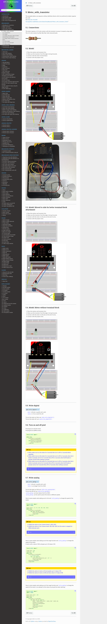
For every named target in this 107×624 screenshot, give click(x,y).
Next (73, 5)
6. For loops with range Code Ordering (10, 114)
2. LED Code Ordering (7, 53)
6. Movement (5, 182)
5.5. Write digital (6, 41)
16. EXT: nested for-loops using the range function (9, 86)
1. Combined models (6, 150)
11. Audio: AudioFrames (7, 204)
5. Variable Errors (5, 143)
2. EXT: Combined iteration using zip (10, 152)
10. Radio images (5, 261)
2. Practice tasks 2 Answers (8, 132)
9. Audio (3, 201)
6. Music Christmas (6, 197)
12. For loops (4, 78)
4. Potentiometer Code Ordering (9, 56)
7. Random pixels (5, 228)
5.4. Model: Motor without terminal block (10, 39)
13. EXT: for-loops (6, 80)
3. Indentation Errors (6, 140)
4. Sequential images (6, 224)
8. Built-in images (5, 72)
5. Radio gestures (5, 254)
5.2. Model (5, 34)
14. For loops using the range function (10, 81)
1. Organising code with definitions (9, 157)
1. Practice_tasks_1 (6, 125)
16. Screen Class (5, 242)
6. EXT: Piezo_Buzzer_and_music (9, 165)
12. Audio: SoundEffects (8, 206)
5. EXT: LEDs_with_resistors (8, 164)
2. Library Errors (5, 138)
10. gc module (5, 299)
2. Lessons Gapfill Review (7, 120)
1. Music (3, 189)
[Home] (26, 2)
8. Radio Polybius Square (7, 258)
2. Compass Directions (7, 176)
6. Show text (4, 69)
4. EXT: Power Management (9, 20)
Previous (30, 5)
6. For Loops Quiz (5, 100)
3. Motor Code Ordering (7, 54)
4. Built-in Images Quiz (7, 97)
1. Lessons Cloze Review (7, 118)
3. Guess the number (6, 213)
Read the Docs (52, 621)
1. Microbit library (6, 62)
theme (40, 621)
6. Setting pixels (5, 227)
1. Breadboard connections (8, 25)
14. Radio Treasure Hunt (7, 267)
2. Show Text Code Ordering (8, 108)
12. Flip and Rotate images (8, 236)
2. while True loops (6, 63)
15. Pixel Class (5, 240)
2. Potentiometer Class (7, 273)
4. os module (4, 290)
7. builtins (4, 294)
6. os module (4, 293)
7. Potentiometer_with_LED (8, 47)
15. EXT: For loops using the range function (9, 84)
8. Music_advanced (6, 200)
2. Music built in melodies (7, 191)
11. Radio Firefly (5, 263)
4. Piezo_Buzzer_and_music (8, 29)
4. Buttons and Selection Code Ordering (11, 111)
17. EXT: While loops (6, 88)
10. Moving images (6, 233)
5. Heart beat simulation (7, 225)
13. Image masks (5, 237)
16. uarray (4, 308)
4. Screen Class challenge (7, 276)
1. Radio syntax (5, 248)
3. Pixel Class (4, 275)
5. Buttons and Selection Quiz (8, 99)
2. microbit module (6, 287)
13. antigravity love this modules (9, 303)
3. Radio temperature (6, 251)
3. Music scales (5, 192)
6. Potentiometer (5, 45)
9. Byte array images (6, 231)
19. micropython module (7, 312)
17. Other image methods (7, 243)
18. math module (5, 311)
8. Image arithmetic (6, 230)
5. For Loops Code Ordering (8, 112)
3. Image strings (5, 222)
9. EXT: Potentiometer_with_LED (9, 170)
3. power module (5, 288)
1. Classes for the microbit (7, 272)
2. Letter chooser (5, 212)
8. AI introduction (6, 185)
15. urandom (4, 306)
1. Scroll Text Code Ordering (8, 106)
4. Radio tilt (4, 252)
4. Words (4, 215)
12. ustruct (4, 302)
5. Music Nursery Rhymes (7, 195)
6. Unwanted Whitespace (7, 144)
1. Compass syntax (6, 174)
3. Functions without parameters (9, 161)
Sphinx (32, 621)
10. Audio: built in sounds (8, 203)
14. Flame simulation (6, 239)
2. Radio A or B (5, 249)
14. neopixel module (6, 305)
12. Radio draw (5, 264)
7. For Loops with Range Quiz (8, 102)
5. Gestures (4, 180)
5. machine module (6, 291)
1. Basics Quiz (5, 93)
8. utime (3, 296)
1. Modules (4, 285)
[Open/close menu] (1, 31)
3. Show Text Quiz (6, 96)
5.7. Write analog (6, 44)
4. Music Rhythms (6, 194)
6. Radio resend (5, 255)
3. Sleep (3, 65)
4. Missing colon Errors (7, 141)
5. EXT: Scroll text (6, 68)
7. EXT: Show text (6, 71)
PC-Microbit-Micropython (11, 1)
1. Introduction (5, 16)
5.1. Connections (6, 32)
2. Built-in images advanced (8, 221)
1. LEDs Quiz (4, 51)
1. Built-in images (5, 219)
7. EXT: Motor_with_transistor (8, 167)
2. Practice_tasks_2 (6, 126)
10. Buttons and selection (7, 75)
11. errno (4, 300)
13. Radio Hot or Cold (7, 266)
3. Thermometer (5, 177)
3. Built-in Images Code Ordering (9, 109)
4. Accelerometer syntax (7, 179)
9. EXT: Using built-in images (8, 74)
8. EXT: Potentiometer (7, 168)
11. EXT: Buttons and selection (9, 77)
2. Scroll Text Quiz (6, 94)
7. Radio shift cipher (6, 257)
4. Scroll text (4, 66)
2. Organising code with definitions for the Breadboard (10, 159)
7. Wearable (4, 183)
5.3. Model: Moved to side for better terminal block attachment (11, 36)
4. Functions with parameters (8, 162)
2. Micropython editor (7, 17)
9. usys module (5, 297)
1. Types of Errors (6, 137)
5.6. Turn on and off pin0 (8, 42)
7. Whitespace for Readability (8, 146)
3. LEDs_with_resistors (7, 28)
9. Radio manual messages (7, 260)
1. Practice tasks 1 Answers (8, 131)
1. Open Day (4, 281)
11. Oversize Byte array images (8, 234)
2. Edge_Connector (6, 26)
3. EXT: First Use (6, 19)
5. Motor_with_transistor (8, 31)
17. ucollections (5, 309)
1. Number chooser (6, 210)
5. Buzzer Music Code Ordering (9, 57)
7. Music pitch (5, 198)
